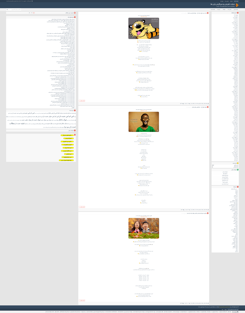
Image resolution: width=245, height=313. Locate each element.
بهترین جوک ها (20, 116)
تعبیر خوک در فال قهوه (71, 28)
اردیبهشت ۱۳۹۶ (235, 67)
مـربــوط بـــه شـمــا (235, 236)
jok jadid (68, 113)
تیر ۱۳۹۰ (236, 150)
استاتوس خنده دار (27, 116)
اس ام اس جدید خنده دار (18, 113)
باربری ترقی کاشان (72, 30)
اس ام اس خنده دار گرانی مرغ (75, 311)
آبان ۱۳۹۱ (236, 129)
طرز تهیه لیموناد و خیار (71, 50)
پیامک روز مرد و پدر (234, 204)
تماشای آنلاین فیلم (225, 177)
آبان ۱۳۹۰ (236, 145)
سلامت (236, 224)
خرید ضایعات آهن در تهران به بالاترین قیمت (67, 106)
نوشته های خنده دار (60, 127)
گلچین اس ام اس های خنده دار (48, 127)
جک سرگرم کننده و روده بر (37, 123)
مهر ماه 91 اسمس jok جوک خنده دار (138, 311)
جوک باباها (208, 311)
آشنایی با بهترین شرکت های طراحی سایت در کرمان (66, 63)
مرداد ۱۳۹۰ (235, 148)
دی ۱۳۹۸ (236, 57)
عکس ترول (236, 228)
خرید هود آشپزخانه (71, 74)
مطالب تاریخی (235, 240)
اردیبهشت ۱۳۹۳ (235, 106)
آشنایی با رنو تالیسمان (71, 65)
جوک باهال (229, 311)
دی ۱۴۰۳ (236, 26)
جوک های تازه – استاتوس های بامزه (199, 107)
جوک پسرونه (71, 123)
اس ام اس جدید (29, 113)
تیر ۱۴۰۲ (236, 36)
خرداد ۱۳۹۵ (235, 77)
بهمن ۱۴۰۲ (236, 34)
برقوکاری (73, 107)
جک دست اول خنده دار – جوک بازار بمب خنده (197, 13)
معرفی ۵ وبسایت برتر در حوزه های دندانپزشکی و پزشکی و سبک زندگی (63, 84)
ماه (31, 12)
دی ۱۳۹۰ (236, 142)
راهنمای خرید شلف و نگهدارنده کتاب (68, 32)
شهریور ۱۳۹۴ (235, 86)
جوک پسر (74, 123)
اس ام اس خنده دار (66, 116)
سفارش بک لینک (225, 182)
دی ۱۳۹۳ (236, 96)
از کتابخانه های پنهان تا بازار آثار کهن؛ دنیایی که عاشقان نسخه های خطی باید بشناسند (61, 21)
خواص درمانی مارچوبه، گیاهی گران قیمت (68, 46)
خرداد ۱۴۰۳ (235, 30)
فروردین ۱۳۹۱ (235, 138)
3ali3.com (59, 113)
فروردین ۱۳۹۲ (235, 123)
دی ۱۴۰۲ (236, 35)
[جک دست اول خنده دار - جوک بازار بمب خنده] (144, 39)
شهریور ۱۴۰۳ (235, 27)
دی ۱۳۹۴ (236, 81)
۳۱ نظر (181, 103)
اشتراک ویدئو (69, 138)
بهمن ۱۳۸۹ (236, 156)
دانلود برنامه (235, 215)
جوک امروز (68, 120)
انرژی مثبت (236, 196)
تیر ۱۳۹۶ (236, 66)
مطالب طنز (192, 103)
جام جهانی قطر (225, 173)
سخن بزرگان (236, 223)
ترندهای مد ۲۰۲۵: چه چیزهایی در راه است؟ (67, 42)
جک (68, 123)
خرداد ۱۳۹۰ (235, 151)
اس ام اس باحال (52, 113)
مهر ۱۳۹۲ (236, 115)
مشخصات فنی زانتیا (71, 55)
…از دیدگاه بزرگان (234, 189)
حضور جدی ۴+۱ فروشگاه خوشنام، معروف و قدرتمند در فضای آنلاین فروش (62, 75)
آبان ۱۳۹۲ (236, 114)
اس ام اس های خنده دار (37, 116)
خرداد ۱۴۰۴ (235, 21)
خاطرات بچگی (57, 311)
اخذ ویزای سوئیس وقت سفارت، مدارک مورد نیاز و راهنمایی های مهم (63, 56)
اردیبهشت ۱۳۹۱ (235, 137)
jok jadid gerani (114, 311)
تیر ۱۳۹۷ (236, 59)
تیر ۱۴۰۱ (236, 44)
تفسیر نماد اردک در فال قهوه (70, 25)
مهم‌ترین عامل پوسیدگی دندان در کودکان (68, 48)
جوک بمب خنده (54, 120)
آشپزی (236, 191)
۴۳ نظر (181, 303)
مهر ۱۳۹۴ (236, 85)
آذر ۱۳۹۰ (236, 143)
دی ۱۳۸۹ (236, 157)
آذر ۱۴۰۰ (236, 48)
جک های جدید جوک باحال (168, 311)
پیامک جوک (206, 103)
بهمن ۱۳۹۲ (236, 110)
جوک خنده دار (36, 120)
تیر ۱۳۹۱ (236, 134)
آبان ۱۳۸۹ (236, 160)
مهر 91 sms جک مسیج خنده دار (150, 311)
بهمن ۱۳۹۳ (236, 95)
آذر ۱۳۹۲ (236, 113)
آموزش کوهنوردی (68, 144)
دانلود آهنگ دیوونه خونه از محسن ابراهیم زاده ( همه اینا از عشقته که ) (63, 73)
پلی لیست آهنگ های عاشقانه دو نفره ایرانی (67, 66)
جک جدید (49, 123)
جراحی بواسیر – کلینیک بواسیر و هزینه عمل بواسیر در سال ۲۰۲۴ (64, 52)
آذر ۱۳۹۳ (236, 97)
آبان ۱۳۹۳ (236, 99)
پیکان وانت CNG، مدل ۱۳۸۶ (70, 57)
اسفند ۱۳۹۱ (235, 124)
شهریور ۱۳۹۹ (235, 55)
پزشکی (236, 199)
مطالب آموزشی (235, 238)
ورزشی (236, 251)
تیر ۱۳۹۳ (236, 104)
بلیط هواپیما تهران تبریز (66, 160)
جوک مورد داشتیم (10, 120)
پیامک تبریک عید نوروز (234, 201)
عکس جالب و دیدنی (234, 229)
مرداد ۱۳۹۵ (235, 76)
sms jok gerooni (120, 311)
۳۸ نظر (182, 209)
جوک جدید (43, 120)
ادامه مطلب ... (82, 100)
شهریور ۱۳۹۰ (235, 147)
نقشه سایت (213, 9)
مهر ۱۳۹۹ (236, 54)
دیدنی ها (236, 219)
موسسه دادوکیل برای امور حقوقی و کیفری (68, 37)
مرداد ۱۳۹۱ (235, 133)
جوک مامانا (198, 311)
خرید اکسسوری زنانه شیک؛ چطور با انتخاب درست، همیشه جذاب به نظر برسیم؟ (62, 20)
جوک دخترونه (19, 120)
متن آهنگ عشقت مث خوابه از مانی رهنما (68, 43)
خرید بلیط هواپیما (68, 157)
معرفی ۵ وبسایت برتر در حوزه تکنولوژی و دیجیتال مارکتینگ (65, 82)
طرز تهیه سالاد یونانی (71, 51)
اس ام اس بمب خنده (38, 113)
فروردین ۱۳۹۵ (235, 78)
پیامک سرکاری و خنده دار (199, 103)
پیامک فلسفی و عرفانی (234, 209)
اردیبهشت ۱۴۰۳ (235, 31)
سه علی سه (29, 123)
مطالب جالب (236, 241)
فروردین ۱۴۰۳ (235, 32)
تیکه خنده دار (16, 116)
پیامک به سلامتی (235, 200)
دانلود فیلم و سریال (67, 135)
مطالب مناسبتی (235, 247)
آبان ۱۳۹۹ (236, 53)
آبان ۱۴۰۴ (236, 16)
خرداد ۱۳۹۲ (235, 120)
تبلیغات (231, 1)
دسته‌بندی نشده (235, 217)
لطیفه (26, 123)
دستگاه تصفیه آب (72, 64)
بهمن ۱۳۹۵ (236, 69)
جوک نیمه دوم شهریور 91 (191, 311)
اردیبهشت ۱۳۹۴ (235, 91)
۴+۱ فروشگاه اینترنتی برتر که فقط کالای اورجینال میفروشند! (65, 88)
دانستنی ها (236, 214)
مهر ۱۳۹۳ (236, 100)
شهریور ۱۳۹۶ (235, 64)
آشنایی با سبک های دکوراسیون (69, 91)
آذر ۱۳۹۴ (236, 82)
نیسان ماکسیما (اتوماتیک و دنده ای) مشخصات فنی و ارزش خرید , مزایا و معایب (61, 92)
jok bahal (64, 113)
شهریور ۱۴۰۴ (235, 17)
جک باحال (64, 123)
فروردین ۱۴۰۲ (235, 40)
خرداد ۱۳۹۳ (235, 105)
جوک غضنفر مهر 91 (203, 311)
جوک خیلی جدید (26, 120)
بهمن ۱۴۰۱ (236, 43)
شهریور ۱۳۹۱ (235, 132)
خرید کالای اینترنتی (67, 150)
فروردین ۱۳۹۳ (235, 108)
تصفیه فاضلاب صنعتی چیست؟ (70, 34)
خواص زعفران (72, 47)
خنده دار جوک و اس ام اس (49, 311)
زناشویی (236, 222)
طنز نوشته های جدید (183, 311)
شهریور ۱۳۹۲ (235, 117)
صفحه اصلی (236, 1)
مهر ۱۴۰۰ (236, 49)
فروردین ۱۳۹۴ (235, 92)
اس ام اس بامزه (44, 113)
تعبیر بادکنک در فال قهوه (70, 24)
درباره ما (221, 1)
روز (33, 12)
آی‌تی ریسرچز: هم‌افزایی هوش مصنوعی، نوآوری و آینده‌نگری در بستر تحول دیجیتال (61, 33)
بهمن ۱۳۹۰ (236, 141)
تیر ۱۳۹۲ (236, 119)
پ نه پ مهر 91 (83, 311)
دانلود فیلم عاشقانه (225, 175)
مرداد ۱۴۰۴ (235, 18)
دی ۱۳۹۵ (236, 71)
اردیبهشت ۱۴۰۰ (235, 50)
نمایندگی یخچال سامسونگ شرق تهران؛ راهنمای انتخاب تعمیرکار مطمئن (63, 19)
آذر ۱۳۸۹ (236, 159)
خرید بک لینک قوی (225, 180)
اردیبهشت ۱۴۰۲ (235, 39)
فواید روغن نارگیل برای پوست (70, 68)
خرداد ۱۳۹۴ (235, 90)
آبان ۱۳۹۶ (236, 63)
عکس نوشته (235, 232)
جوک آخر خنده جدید (89, 311)
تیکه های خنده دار (11, 116)
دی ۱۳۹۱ (236, 127)
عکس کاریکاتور (235, 231)
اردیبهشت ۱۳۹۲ (235, 122)
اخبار (237, 194)
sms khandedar (73, 113)
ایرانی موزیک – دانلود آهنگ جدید (69, 60)
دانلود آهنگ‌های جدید (225, 178)
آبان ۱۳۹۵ (236, 73)
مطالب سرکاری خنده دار (159, 311)
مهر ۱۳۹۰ (236, 146)
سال (29, 12)
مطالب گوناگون (235, 246)
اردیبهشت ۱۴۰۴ (235, 22)
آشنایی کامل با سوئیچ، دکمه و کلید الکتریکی (67, 59)
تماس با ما (227, 1)
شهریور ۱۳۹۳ (235, 101)
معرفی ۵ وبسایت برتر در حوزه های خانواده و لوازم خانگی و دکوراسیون (63, 79)
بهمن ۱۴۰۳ (236, 25)
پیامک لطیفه (55, 127)
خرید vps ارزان (68, 147)
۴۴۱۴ (236, 190)
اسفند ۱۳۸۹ (235, 155)
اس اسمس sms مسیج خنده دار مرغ (99, 311)
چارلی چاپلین (235, 213)
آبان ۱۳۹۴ (236, 83)
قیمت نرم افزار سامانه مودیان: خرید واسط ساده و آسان (65, 61)
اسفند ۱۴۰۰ (235, 46)
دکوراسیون (236, 218)
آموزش (236, 192)
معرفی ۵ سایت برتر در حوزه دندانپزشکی (68, 87)
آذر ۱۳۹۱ (236, 128)
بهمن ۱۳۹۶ (236, 62)
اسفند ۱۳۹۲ (235, 109)
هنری (237, 250)
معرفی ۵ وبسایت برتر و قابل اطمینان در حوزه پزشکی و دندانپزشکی (63, 102)
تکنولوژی (236, 212)
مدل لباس (236, 237)
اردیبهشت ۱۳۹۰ (235, 152)
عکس (237, 227)
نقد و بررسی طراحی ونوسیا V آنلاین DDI (68, 29)
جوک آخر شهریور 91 (214, 311)
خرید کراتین (69, 154)
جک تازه (54, 123)
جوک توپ (48, 120)
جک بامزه (58, 123)
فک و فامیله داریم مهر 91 (223, 311)
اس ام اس (236, 195)
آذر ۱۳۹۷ (236, 58)
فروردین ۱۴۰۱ (235, 45)
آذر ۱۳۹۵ (236, 72)
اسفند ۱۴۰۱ (235, 41)
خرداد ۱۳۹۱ (235, 136)
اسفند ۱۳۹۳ (235, 94)
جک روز (45, 123)
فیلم (237, 233)
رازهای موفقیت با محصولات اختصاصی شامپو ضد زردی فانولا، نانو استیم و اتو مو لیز (61, 70)
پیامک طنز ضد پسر (234, 208)
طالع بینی (236, 226)
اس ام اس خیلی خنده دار (51, 116)
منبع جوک (66, 127)
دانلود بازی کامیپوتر (67, 141)
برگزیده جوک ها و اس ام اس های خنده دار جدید (197, 213)
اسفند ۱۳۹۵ (235, 68)
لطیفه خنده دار (19, 123)
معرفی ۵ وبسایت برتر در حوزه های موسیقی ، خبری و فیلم (65, 77)
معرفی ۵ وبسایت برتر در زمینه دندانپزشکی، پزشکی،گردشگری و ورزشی (63, 78)
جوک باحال (63, 120)
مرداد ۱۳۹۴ (235, 87)
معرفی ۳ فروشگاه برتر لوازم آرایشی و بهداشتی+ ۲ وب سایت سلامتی (63, 89)
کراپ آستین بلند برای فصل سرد (69, 23)
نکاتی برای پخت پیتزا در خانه (70, 69)
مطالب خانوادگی (235, 242)
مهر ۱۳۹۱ (236, 131)
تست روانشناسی (235, 210)
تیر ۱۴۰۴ (236, 20)
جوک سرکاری (15, 120)
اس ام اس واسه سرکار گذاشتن (65, 311)
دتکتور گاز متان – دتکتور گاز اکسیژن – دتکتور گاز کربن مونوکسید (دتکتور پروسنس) (60, 39)
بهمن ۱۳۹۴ (236, 80)
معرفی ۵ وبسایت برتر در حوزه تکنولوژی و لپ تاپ (66, 83)
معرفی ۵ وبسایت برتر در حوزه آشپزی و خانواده (67, 80)
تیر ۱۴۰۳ (236, 29)
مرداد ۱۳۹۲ (235, 118)
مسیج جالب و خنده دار (176, 311)
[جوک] (143, 132)
